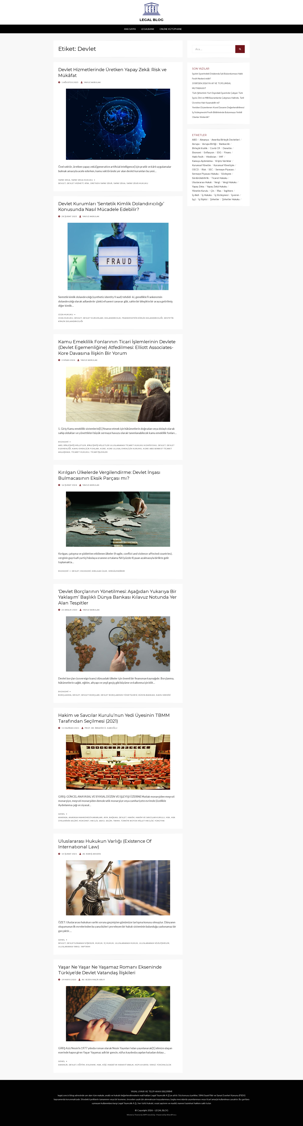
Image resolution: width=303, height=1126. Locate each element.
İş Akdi (195, 195)
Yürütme (160, 820)
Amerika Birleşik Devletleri (225, 139)
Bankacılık (224, 143)
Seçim (109, 820)
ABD (60, 445)
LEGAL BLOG (151, 20)
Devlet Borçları (90, 695)
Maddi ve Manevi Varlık (121, 1065)
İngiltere (228, 190)
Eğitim (81, 1065)
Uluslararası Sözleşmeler (154, 943)
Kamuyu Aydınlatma (202, 160)
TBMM (116, 820)
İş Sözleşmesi (221, 195)
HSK (168, 817)
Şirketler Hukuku (231, 199)
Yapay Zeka (64, 180)
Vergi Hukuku (230, 182)
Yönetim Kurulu (200, 190)
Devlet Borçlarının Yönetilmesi (119, 695)
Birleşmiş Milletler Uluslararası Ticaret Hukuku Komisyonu (122, 445)
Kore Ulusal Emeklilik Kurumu (124, 448)
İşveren (235, 195)
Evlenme (91, 1065)
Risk (87, 183)
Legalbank (147, 29)
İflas (219, 190)
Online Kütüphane (171, 29)
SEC (211, 169)
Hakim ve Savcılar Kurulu (150, 817)
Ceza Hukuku (65, 314)
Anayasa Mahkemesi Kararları (86, 817)
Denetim (227, 148)
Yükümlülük (164, 1065)
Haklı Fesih (197, 156)
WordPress (171, 1115)
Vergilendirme (116, 571)
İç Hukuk (109, 943)
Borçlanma (64, 695)
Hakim (131, 817)
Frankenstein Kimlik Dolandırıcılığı (142, 318)
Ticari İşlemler (99, 452)
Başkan (113, 817)
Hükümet (84, 820)
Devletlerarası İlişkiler (80, 943)
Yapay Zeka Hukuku (82, 180)
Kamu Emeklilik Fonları (85, 448)
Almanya (204, 139)
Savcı (102, 820)
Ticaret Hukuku (80, 452)
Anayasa (63, 817)
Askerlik (63, 1065)
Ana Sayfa (130, 29)
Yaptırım (85, 946)
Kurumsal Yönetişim (224, 165)
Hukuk (99, 943)
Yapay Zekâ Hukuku (137, 183)
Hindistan (211, 156)
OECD (195, 169)
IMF (221, 156)
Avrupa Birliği (209, 143)
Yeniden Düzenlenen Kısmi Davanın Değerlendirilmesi (218, 107)
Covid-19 (215, 148)
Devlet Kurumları (93, 318)
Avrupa (195, 143)
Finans (227, 152)
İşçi (194, 199)
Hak (99, 1065)
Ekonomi (63, 442)
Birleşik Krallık (199, 148)
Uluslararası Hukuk (126, 943)
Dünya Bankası (146, 695)
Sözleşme (226, 173)
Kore (103, 448)
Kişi (104, 1065)
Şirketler (214, 199)
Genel (61, 814)
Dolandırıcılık (112, 318)
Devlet (62, 183)
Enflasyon (209, 152)
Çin (212, 190)
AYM (106, 817)
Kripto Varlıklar (223, 160)
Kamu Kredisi (163, 695)
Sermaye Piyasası (225, 169)
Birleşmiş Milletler (75, 445)
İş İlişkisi (202, 199)
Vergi (153, 1065)
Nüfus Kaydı (142, 1065)
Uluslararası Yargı (69, 946)
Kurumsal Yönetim (201, 165)
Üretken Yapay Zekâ (101, 183)
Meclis (94, 820)
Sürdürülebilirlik (200, 178)
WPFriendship (149, 1115)
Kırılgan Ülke (99, 571)
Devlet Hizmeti (75, 183)
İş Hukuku (207, 195)
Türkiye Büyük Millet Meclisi (137, 820)
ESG (219, 152)
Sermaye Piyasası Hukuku (205, 173)
